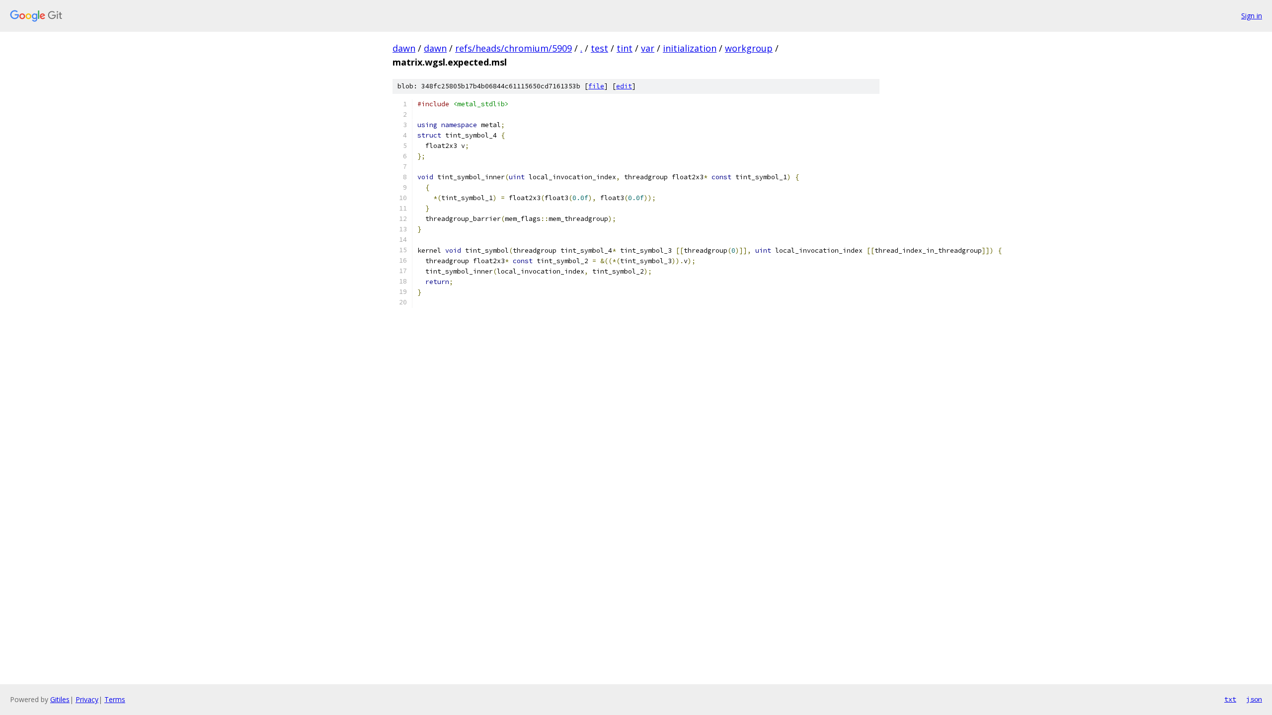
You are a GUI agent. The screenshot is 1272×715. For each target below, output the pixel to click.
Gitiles (60, 699)
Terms (114, 699)
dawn (404, 48)
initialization (689, 48)
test (599, 48)
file (596, 86)
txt (1230, 699)
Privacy (87, 699)
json (1254, 699)
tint (625, 48)
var (647, 48)
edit (624, 86)
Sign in (1251, 15)
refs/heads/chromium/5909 (513, 48)
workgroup (749, 48)
